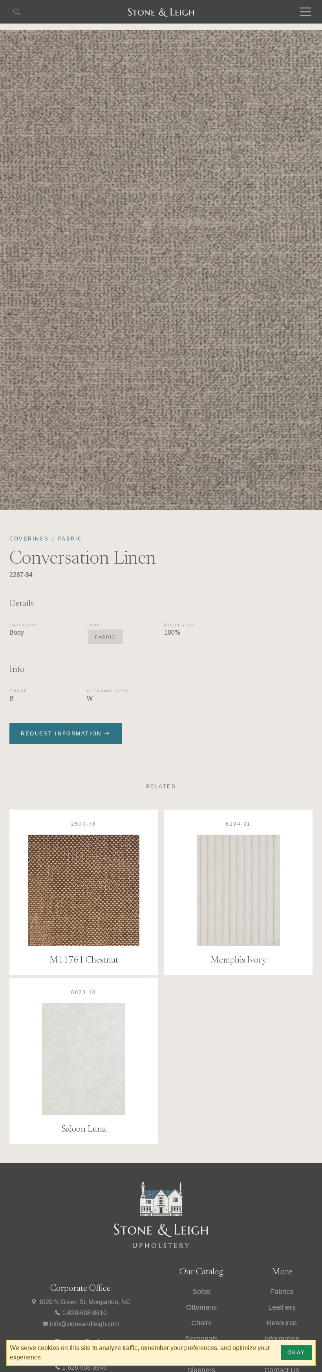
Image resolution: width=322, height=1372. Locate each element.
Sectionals (201, 1339)
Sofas (201, 1292)
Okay (296, 1353)
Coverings (29, 539)
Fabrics (281, 1292)
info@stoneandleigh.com (83, 1324)
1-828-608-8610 (83, 1313)
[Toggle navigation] (305, 11)
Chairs (201, 1323)
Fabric (70, 539)
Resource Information (282, 1331)
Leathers (282, 1307)
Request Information (62, 734)
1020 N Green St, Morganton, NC (84, 1302)
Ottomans (201, 1307)
